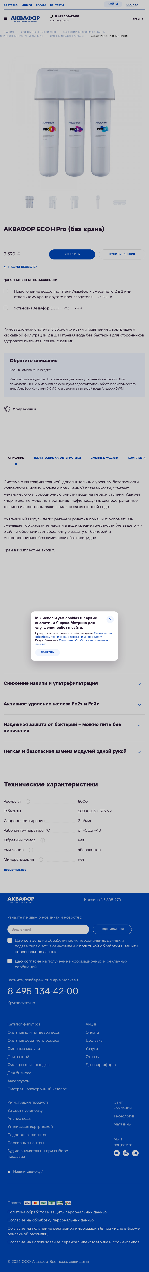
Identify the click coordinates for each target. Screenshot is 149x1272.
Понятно (47, 652)
